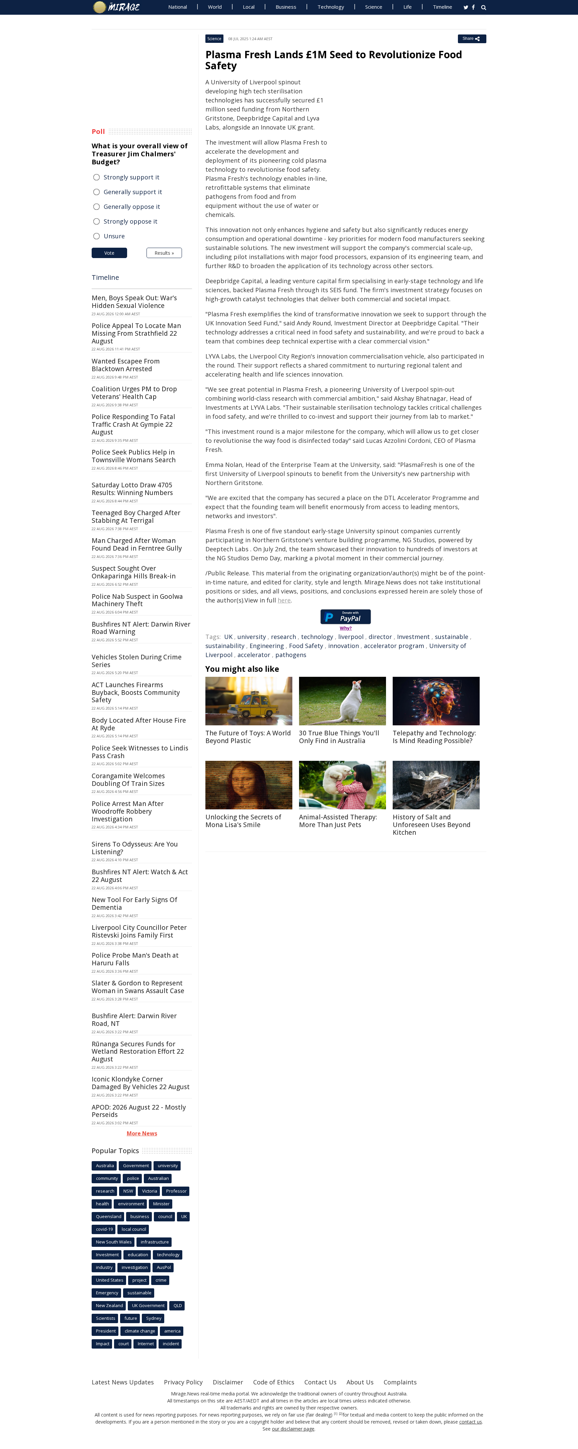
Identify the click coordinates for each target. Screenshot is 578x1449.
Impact (102, 1344)
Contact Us (320, 1382)
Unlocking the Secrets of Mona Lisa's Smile (243, 821)
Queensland (108, 1216)
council (165, 1216)
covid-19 (104, 1229)
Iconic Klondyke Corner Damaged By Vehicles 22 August (141, 1083)
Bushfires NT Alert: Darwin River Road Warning (141, 628)
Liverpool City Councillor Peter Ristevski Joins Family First (139, 931)
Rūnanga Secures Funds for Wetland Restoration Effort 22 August (138, 1052)
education (138, 1255)
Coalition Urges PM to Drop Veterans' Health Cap (134, 393)
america (172, 1331)
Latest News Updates (123, 1382)
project (139, 1280)
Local (249, 6)
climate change (140, 1331)
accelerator (253, 655)
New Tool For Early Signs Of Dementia (134, 903)
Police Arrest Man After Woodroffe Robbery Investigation (128, 811)
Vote (109, 253)
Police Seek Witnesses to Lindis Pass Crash (140, 752)
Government (136, 1165)
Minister (161, 1204)
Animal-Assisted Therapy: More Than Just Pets (338, 821)
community (107, 1178)
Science (373, 6)
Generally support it (133, 192)
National (177, 6)
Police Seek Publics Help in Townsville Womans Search (134, 456)
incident (171, 1344)
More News (142, 1133)
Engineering (267, 646)
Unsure (114, 236)
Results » (164, 253)
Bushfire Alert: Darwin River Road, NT (134, 1020)
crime (161, 1280)
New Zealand (109, 1305)
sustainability (225, 646)
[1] (336, 1414)
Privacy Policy (183, 1382)
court (123, 1344)
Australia (105, 1165)
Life (407, 6)
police (133, 1178)
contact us (470, 1422)
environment (131, 1204)
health (102, 1204)
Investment (413, 637)
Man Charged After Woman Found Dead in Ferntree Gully (137, 544)
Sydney (154, 1318)
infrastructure (155, 1242)
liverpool (351, 637)
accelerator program (394, 646)
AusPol (164, 1267)
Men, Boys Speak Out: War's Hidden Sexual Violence (134, 302)
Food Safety (306, 646)
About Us (360, 1382)
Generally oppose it (132, 207)
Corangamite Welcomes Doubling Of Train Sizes (128, 780)
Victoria (149, 1191)
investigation (135, 1267)
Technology (330, 6)
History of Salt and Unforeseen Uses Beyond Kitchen (432, 825)
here (284, 600)
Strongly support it (132, 177)
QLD (178, 1305)
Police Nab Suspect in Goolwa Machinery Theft (137, 600)
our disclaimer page (293, 1429)
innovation (343, 646)
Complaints (400, 1382)
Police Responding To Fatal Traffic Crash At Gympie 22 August (133, 424)
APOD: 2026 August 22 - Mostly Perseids (139, 1111)
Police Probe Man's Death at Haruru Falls (135, 959)
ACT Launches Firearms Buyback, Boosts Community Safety (136, 692)
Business (286, 6)
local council (134, 1229)
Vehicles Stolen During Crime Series (137, 661)
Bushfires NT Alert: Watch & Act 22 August (140, 876)
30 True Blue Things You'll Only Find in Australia (339, 737)
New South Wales (114, 1242)
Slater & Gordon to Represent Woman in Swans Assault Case (138, 987)
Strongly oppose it (131, 221)
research (283, 637)
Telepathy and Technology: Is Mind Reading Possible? (434, 737)
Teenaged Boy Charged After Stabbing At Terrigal (136, 516)
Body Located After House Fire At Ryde (139, 724)
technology (317, 637)
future (130, 1318)
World (215, 6)
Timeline (442, 6)
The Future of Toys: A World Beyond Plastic (248, 737)
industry (104, 1267)
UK (228, 637)
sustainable (451, 637)
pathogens (290, 655)
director (380, 637)
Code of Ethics (273, 1382)
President (106, 1331)
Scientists (105, 1318)
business (139, 1216)
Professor (176, 1191)
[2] (341, 1414)
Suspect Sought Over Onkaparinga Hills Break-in (134, 572)
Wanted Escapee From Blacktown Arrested (126, 365)
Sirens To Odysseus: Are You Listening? (135, 848)
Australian (158, 1178)
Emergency (107, 1293)
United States (109, 1280)
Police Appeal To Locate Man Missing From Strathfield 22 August (136, 333)
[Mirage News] (120, 7)
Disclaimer (228, 1382)
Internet (146, 1344)
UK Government (148, 1305)
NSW (128, 1191)
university (251, 637)
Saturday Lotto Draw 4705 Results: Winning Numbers (132, 489)
